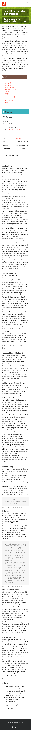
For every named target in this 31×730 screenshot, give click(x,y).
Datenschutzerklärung (18, 722)
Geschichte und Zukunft (11, 89)
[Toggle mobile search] (24, 2)
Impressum (10, 722)
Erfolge (6, 94)
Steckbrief (7, 83)
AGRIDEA (14, 721)
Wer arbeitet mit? (9, 87)
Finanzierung (8, 91)
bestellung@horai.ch (13, 129)
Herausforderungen (10, 96)
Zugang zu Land (9, 98)
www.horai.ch (19, 138)
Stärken (6, 102)
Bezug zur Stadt (9, 100)
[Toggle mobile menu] (28, 2)
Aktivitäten (7, 85)
